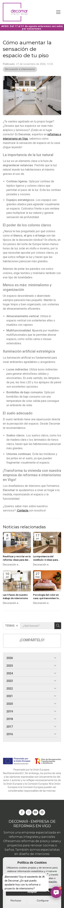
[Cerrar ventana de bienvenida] (48, 874)
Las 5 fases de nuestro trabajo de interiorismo (15, 596)
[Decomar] (15, 12)
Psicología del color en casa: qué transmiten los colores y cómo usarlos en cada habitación (46, 596)
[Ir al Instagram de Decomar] (28, 812)
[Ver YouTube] (35, 812)
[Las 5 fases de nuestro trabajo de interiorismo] (17, 581)
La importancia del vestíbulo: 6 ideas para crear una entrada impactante (45, 558)
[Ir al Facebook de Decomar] (22, 812)
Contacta (23, 510)
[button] (56, 892)
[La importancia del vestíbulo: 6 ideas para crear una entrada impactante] (47, 542)
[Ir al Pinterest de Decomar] (42, 812)
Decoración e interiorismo (20, 69)
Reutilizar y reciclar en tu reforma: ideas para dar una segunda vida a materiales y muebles (17, 558)
